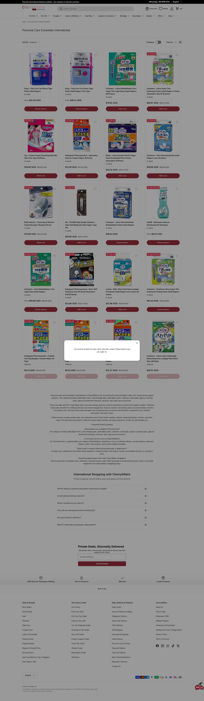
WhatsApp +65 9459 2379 (159, 2)
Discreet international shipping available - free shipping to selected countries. (51, 2)
